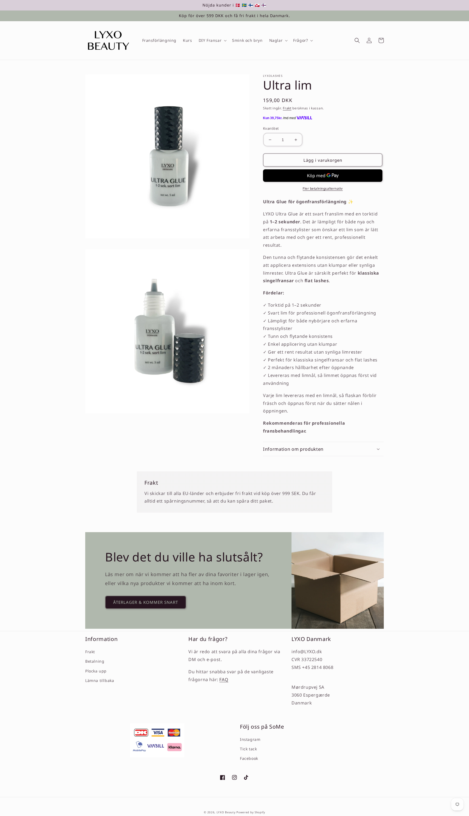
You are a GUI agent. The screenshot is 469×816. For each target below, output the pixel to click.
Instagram (250, 739)
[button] (212, 40)
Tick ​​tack (248, 748)
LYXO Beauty (226, 812)
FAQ (223, 679)
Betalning (94, 661)
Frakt (287, 108)
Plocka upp (96, 671)
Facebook (249, 758)
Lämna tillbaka (99, 680)
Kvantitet (271, 128)
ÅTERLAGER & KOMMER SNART (145, 602)
